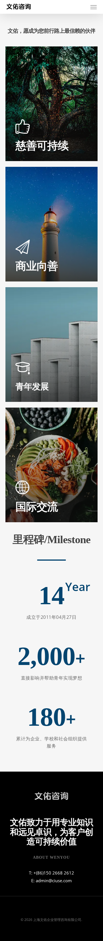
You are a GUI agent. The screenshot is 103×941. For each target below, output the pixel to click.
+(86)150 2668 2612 (53, 873)
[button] (93, 7)
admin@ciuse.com (54, 880)
